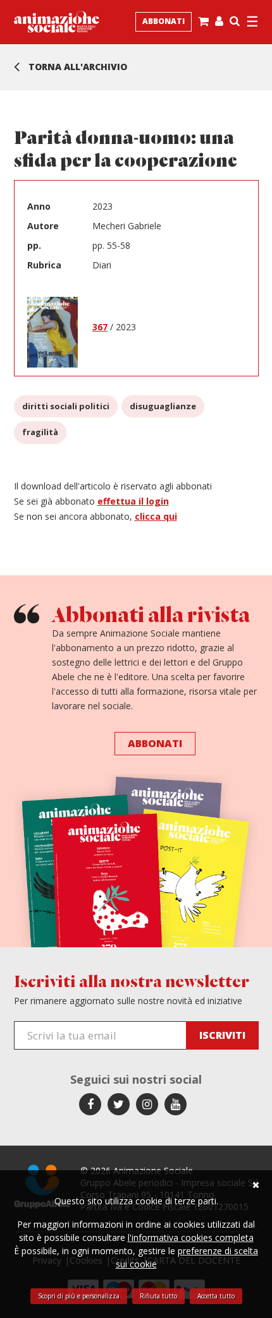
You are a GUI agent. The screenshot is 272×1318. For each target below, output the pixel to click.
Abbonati (163, 21)
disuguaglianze (163, 406)
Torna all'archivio (76, 67)
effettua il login (133, 501)
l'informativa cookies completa (191, 1237)
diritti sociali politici (65, 406)
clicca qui (156, 516)
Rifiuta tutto (158, 1295)
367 (100, 327)
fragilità (40, 432)
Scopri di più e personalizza (79, 1295)
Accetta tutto (216, 1295)
